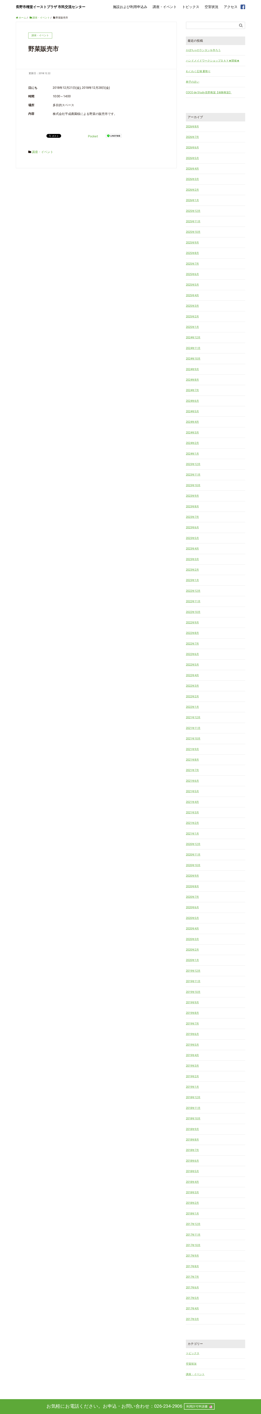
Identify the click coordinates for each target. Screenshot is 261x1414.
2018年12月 (193, 1097)
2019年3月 (192, 1065)
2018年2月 (192, 1202)
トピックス (190, 7)
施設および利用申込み (130, 7)
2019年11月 (193, 981)
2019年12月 (193, 970)
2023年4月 (192, 548)
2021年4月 (192, 802)
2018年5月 (192, 1171)
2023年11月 (193, 474)
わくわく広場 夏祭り (198, 71)
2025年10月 (193, 231)
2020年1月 (192, 960)
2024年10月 (193, 358)
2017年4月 (192, 1308)
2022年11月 (193, 601)
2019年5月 (192, 1044)
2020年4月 (192, 928)
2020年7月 (192, 896)
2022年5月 (192, 664)
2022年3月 (192, 685)
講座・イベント (165, 7)
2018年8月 (192, 1139)
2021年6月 (192, 780)
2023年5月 (192, 538)
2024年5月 (192, 411)
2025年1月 (192, 326)
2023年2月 (192, 569)
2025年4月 (192, 295)
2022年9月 (192, 622)
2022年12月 (193, 590)
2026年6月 (192, 147)
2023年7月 (192, 516)
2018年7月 (192, 1150)
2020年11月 (193, 854)
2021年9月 (192, 749)
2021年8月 (192, 759)
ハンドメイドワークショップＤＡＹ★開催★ (212, 60)
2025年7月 (192, 263)
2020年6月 (192, 907)
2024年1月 (192, 453)
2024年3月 (192, 432)
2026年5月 (192, 158)
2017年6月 (192, 1287)
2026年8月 (192, 126)
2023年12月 (193, 464)
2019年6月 (192, 1034)
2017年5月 (192, 1297)
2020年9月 (192, 875)
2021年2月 (192, 822)
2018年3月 (192, 1192)
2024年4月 (192, 421)
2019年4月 (192, 1055)
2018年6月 (192, 1160)
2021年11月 (193, 728)
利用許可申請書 (197, 1406)
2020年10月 (193, 865)
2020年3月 (192, 939)
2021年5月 (192, 791)
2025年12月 (193, 210)
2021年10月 (193, 738)
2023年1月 (192, 580)
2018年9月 (192, 1129)
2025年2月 (192, 316)
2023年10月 (193, 485)
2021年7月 (192, 770)
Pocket (93, 136)
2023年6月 (192, 527)
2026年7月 (192, 137)
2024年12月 (193, 337)
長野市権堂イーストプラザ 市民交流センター (50, 7)
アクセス (230, 7)
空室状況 (211, 7)
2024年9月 (192, 369)
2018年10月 (193, 1118)
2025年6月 (192, 274)
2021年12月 (193, 717)
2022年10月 (193, 612)
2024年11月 (193, 348)
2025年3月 (192, 305)
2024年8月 (192, 379)
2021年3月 (192, 812)
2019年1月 (192, 1086)
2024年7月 (192, 390)
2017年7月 (192, 1276)
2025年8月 (192, 253)
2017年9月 (192, 1255)
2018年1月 (192, 1213)
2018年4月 (192, 1181)
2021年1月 (192, 833)
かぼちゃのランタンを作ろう (203, 50)
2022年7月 (192, 643)
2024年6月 (192, 400)
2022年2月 (192, 696)
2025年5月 (192, 284)
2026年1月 (192, 200)
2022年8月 (192, 632)
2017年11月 (193, 1234)
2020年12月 (193, 844)
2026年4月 (192, 168)
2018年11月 (193, 1108)
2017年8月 (192, 1266)
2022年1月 (192, 706)
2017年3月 (192, 1319)
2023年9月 (192, 495)
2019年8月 (192, 1012)
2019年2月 (192, 1076)
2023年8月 (192, 506)
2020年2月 (192, 949)
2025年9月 (192, 242)
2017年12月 (193, 1224)
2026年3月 (192, 179)
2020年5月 (192, 918)
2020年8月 (192, 886)
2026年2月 (192, 189)
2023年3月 (192, 559)
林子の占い (192, 81)
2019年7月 (192, 1023)
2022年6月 (192, 654)
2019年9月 (192, 1002)
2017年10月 (193, 1245)
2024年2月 (192, 443)
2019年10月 (193, 991)
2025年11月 (193, 221)
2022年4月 (192, 675)
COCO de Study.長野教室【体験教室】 (209, 92)
